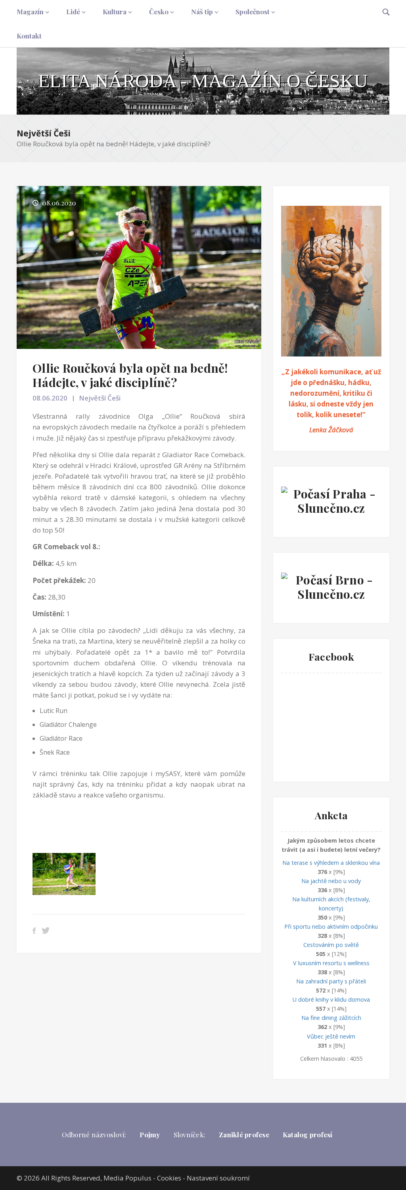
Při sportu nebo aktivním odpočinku (331, 926)
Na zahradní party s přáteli (331, 981)
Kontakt (29, 35)
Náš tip (202, 11)
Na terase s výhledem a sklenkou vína (331, 862)
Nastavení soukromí (218, 1177)
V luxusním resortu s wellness (331, 963)
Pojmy (150, 1134)
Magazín (30, 11)
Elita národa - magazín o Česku (203, 80)
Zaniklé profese (244, 1134)
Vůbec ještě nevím (331, 1036)
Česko (159, 11)
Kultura (114, 11)
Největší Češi (44, 133)
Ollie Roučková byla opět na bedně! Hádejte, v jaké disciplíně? (130, 375)
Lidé (73, 11)
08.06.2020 (50, 397)
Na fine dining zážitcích (331, 1017)
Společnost (253, 11)
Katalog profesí (308, 1134)
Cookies (169, 1177)
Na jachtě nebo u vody (331, 881)
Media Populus (127, 1177)
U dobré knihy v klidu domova (331, 999)
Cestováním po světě (331, 945)
